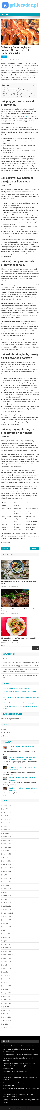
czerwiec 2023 (7, 888)
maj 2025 (5, 857)
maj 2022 (5, 930)
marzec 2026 (7, 823)
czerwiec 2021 (7, 968)
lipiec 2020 (6, 1006)
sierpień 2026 (7, 805)
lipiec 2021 (6, 965)
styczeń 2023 (7, 902)
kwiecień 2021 (7, 975)
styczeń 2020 (7, 1027)
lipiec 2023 (6, 885)
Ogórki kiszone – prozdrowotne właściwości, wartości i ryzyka (21, 662)
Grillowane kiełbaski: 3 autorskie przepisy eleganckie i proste (20, 1054)
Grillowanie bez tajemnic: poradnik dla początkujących (18, 703)
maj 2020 (5, 1013)
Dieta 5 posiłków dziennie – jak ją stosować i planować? (19, 659)
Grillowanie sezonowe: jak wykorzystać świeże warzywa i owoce (18, 582)
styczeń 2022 (7, 944)
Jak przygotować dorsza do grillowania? (13, 88)
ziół (24, 215)
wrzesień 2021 (7, 958)
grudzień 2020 (7, 989)
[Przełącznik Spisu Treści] (33, 85)
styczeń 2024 (7, 878)
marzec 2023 (7, 895)
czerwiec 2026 (7, 812)
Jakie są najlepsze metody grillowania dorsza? (15, 92)
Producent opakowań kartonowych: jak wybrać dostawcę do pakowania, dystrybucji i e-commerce (20, 670)
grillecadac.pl (15, 59)
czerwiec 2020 (7, 1010)
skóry (27, 116)
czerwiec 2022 (7, 927)
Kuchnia (4, 56)
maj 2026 (5, 816)
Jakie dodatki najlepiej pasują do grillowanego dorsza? (17, 94)
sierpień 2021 (7, 961)
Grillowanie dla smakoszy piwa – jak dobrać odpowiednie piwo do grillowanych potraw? (19, 639)
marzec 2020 (7, 1020)
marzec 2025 (7, 864)
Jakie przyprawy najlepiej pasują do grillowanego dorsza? (18, 90)
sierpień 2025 (7, 847)
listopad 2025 (7, 836)
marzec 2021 (7, 979)
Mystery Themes (26, 1108)
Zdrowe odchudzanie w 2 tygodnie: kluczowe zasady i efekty (20, 666)
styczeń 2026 (7, 830)
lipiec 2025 (6, 850)
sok (14, 203)
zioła (4, 145)
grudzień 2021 (7, 947)
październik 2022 (8, 913)
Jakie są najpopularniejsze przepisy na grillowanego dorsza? (19, 96)
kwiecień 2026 (7, 819)
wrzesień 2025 (7, 843)
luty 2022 (5, 941)
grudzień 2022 (7, 906)
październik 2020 (8, 996)
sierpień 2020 (7, 1003)
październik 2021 (8, 954)
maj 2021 (5, 972)
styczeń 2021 (7, 986)
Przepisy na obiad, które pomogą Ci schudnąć (16, 688)
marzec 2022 (7, 937)
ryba (11, 116)
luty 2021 (5, 982)
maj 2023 (5, 892)
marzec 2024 (7, 871)
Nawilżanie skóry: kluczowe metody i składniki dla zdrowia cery (20, 676)
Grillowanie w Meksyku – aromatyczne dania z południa (19, 1046)
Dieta (4, 729)
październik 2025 (8, 840)
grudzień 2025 (7, 833)
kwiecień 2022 (7, 934)
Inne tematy (6, 732)
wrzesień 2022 (7, 916)
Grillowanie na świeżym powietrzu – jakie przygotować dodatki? (6, 548)
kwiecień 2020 (7, 1017)
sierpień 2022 (7, 920)
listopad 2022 (7, 909)
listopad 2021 (7, 951)
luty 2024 (5, 875)
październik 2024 (8, 868)
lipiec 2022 (6, 923)
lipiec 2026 (6, 809)
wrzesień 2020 (7, 999)
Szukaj (3, 645)
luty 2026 (5, 826)
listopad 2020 (7, 993)
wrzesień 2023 (7, 882)
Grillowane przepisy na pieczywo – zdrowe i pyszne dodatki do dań (35, 548)
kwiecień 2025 (7, 861)
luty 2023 (5, 899)
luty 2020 (5, 1024)
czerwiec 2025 (7, 854)
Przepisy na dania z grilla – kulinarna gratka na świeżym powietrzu (18, 610)
